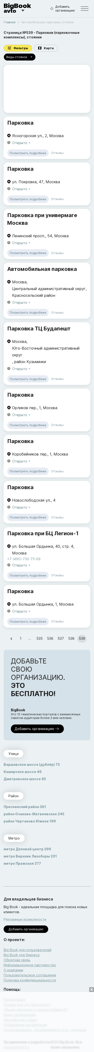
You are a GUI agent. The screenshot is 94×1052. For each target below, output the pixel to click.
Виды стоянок (16, 57)
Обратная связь (17, 960)
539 (82, 638)
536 (50, 638)
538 (71, 638)
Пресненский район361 (25, 807)
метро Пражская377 (22, 863)
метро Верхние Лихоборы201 (30, 856)
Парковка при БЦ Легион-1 (43, 533)
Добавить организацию (65, 8)
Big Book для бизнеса (22, 955)
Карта (49, 48)
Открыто (19, 143)
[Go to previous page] (11, 639)
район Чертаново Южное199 (30, 821)
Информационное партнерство (30, 965)
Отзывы (57, 153)
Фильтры (20, 48)
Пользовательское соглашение (30, 975)
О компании (13, 970)
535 (39, 638)
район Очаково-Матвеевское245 (34, 814)
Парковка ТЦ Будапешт (39, 328)
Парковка (20, 123)
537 (61, 638)
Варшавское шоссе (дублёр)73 (32, 764)
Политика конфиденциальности (30, 980)
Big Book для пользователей (27, 950)
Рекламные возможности (25, 919)
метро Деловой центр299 (27, 849)
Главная (9, 22)
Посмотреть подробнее (28, 153)
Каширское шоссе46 (23, 772)
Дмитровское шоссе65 (25, 779)
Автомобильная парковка (42, 269)
